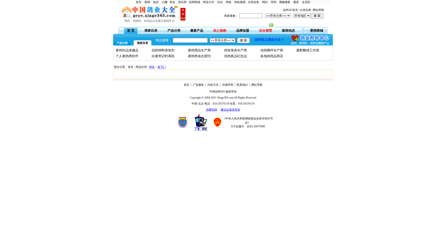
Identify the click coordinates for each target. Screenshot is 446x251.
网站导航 (256, 84)
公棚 (164, 2)
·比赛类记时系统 (162, 56)
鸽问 (265, 2)
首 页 (130, 30)
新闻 (147, 2)
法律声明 (227, 84)
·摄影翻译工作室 (307, 50)
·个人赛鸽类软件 (126, 56)
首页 (138, 2)
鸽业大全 (208, 2)
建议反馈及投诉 (230, 109)
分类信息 (253, 2)
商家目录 (150, 30)
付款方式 (213, 84)
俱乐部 (182, 2)
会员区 (306, 2)
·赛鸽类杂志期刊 (199, 56)
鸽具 (152, 67)
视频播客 (284, 2)
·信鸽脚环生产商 (271, 50)
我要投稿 (211, 109)
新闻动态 (288, 30)
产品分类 (173, 30)
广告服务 (198, 84)
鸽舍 (228, 2)
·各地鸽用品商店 (271, 56)
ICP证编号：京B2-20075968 (248, 126)
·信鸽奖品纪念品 (235, 56)
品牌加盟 (242, 30)
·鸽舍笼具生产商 (235, 50)
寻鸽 (273, 2)
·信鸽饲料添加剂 (162, 50)
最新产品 (196, 30)
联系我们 (242, 84)
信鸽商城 (194, 2)
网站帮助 (318, 10)
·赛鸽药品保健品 (126, 50)
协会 (172, 2)
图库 (296, 2)
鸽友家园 (240, 2)
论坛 (220, 2)
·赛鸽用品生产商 (199, 50)
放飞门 (161, 67)
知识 (156, 2)
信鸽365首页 (290, 10)
